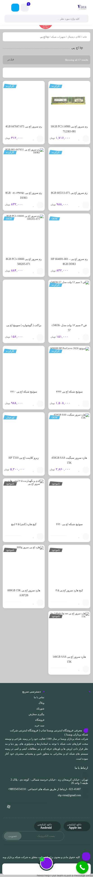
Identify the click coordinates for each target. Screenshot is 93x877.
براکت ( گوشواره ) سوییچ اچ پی (23, 325)
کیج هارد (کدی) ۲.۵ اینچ (24, 524)
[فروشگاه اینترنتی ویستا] (82, 7)
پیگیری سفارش (36, 714)
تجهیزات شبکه (58, 36)
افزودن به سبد (85, 138)
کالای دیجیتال (74, 36)
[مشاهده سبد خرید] (24, 8)
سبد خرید (39, 725)
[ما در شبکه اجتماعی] (15, 8)
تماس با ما (39, 697)
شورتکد (40, 708)
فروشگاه (39, 719)
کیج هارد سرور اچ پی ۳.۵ (69, 590)
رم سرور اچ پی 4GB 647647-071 (23, 126)
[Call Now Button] (82, 867)
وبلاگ (41, 703)
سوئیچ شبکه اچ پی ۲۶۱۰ (23, 391)
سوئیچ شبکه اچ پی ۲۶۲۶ (69, 391)
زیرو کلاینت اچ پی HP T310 (24, 457)
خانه (85, 36)
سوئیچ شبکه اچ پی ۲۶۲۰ (69, 524)
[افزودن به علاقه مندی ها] (79, 138)
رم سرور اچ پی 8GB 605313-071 (69, 192)
